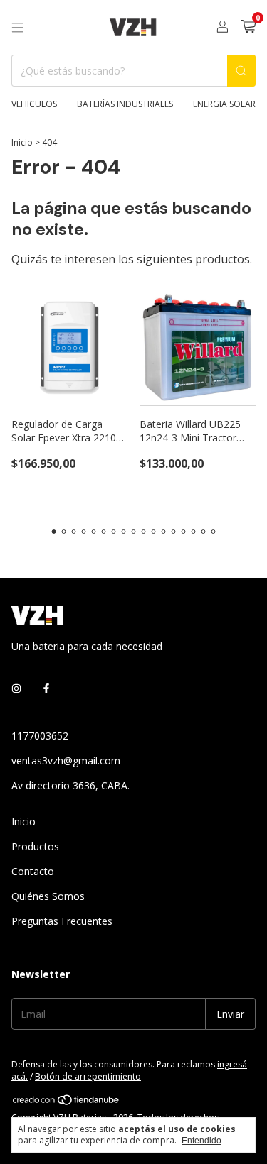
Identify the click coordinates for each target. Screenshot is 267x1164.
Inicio (22, 142)
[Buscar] (241, 71)
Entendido (201, 1141)
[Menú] (17, 27)
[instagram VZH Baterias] (16, 688)
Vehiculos (34, 104)
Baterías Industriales (125, 104)
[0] (248, 27)
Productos (35, 846)
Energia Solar (224, 104)
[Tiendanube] (66, 1103)
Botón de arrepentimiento (88, 1076)
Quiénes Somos (48, 896)
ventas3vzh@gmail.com (65, 760)
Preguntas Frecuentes (61, 921)
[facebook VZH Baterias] (46, 688)
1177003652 (39, 735)
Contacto (32, 871)
